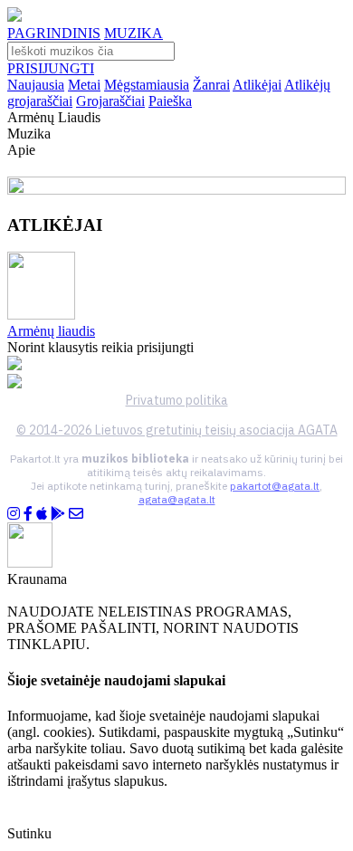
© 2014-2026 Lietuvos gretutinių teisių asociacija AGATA (177, 430)
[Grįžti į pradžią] (14, 16)
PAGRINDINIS (53, 33)
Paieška (170, 101)
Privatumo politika (177, 400)
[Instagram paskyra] (13, 513)
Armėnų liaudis (51, 331)
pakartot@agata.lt (275, 485)
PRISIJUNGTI (50, 68)
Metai (84, 84)
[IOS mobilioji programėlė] (41, 513)
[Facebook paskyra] (28, 513)
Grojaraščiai (110, 101)
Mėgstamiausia (146, 84)
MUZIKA (133, 33)
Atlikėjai (257, 84)
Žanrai (211, 84)
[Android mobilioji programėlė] (58, 513)
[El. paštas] (76, 513)
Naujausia (35, 84)
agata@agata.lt (176, 499)
